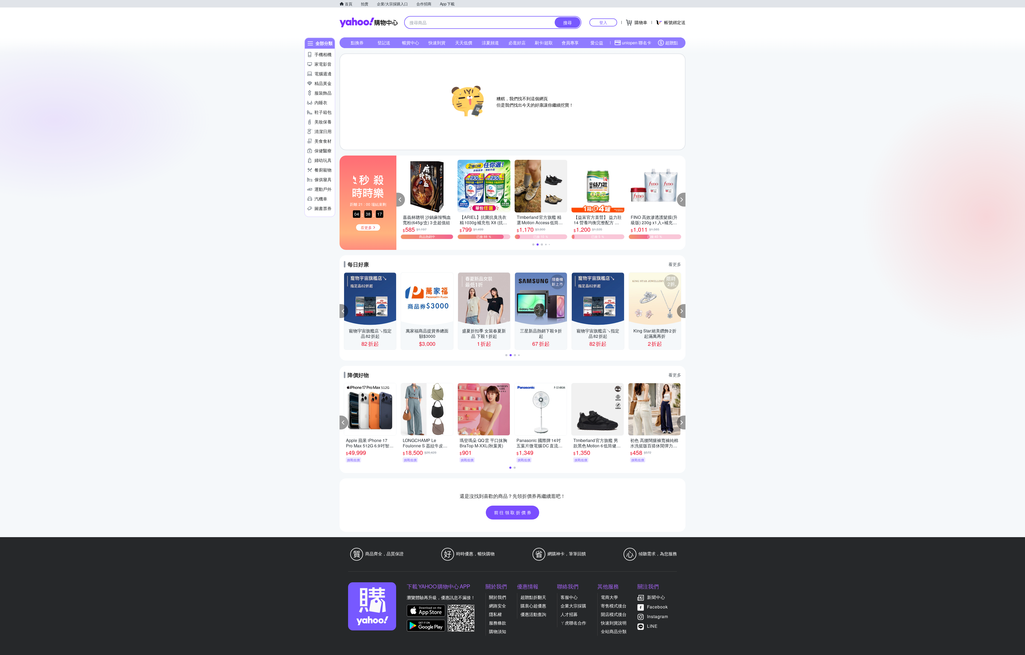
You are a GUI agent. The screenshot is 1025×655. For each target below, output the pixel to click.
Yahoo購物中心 (369, 22)
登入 (603, 22)
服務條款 (497, 623)
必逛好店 (517, 43)
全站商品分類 (613, 631)
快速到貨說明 (613, 623)
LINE (652, 626)
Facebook (657, 607)
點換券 (357, 43)
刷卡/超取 (544, 43)
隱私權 (495, 614)
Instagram (657, 616)
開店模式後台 (613, 614)
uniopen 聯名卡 (636, 43)
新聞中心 (656, 597)
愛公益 (596, 43)
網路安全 (497, 606)
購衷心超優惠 (533, 606)
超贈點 (671, 43)
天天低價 (463, 43)
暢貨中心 (410, 43)
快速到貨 (437, 43)
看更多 (674, 264)
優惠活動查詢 (533, 614)
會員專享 (570, 43)
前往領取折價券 (513, 512)
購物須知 (497, 631)
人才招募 (569, 614)
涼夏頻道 (490, 43)
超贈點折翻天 (533, 597)
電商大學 (609, 597)
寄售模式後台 (613, 606)
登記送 (383, 43)
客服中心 (569, 597)
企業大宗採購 (573, 606)
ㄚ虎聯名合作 (573, 623)
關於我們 (497, 597)
